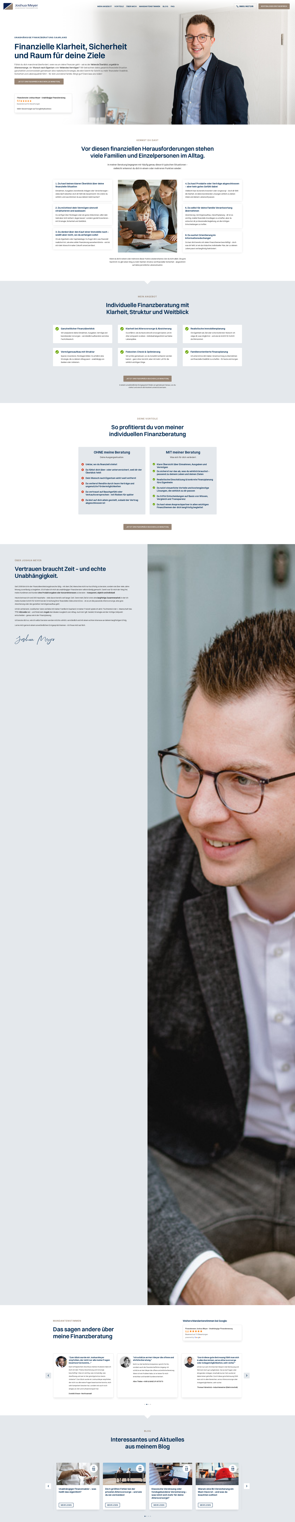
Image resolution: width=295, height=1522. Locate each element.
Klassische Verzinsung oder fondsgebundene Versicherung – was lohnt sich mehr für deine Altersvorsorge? (169, 1493)
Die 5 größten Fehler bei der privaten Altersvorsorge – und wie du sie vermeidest (123, 1491)
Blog (165, 6)
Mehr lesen (66, 1505)
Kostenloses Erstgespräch (274, 6)
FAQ (173, 6)
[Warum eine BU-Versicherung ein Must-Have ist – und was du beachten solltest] (217, 1474)
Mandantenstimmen (149, 6)
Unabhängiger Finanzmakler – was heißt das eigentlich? (77, 1490)
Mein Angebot (104, 6)
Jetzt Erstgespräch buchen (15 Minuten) (39, 81)
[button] (247, 1375)
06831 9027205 (246, 6)
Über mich (131, 6)
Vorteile (119, 6)
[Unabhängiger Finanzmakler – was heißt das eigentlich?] (77, 1474)
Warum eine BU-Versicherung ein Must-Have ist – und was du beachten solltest (216, 1491)
